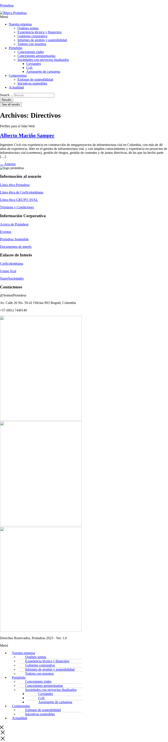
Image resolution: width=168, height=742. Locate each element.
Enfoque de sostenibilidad (35, 79)
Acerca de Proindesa (14, 224)
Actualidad (16, 87)
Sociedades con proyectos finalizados (43, 60)
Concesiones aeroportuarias (36, 56)
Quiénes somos (28, 28)
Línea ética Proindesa (15, 185)
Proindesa (7, 5)
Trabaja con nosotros (32, 44)
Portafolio (15, 48)
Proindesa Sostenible (14, 239)
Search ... (6, 95)
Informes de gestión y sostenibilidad (42, 40)
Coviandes (33, 64)
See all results (11, 104)
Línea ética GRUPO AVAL (19, 200)
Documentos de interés (16, 247)
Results (6, 99)
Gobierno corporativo (32, 36)
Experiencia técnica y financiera (39, 32)
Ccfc (29, 67)
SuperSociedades (12, 278)
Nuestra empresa (20, 24)
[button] (84, 17)
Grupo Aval (8, 271)
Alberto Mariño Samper (27, 135)
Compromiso (18, 75)
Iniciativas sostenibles (32, 83)
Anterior (8, 164)
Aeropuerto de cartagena (43, 71)
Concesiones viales (31, 52)
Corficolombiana (11, 263)
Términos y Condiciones (17, 207)
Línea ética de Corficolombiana (21, 192)
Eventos (5, 232)
